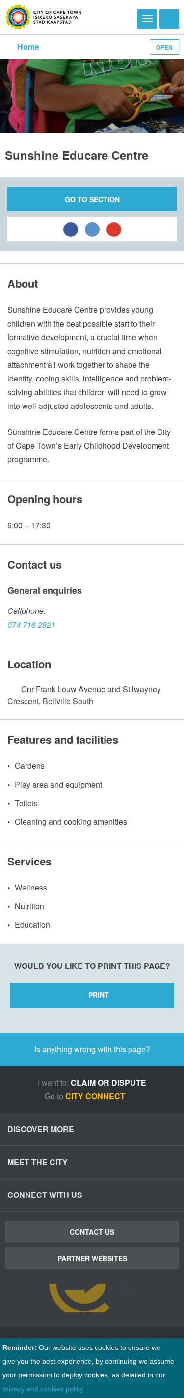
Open (164, 47)
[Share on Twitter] (92, 229)
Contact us (92, 1232)
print (98, 995)
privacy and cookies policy (42, 1389)
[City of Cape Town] (43, 17)
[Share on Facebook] (70, 229)
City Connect (96, 1096)
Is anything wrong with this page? (92, 1049)
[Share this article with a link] (113, 229)
